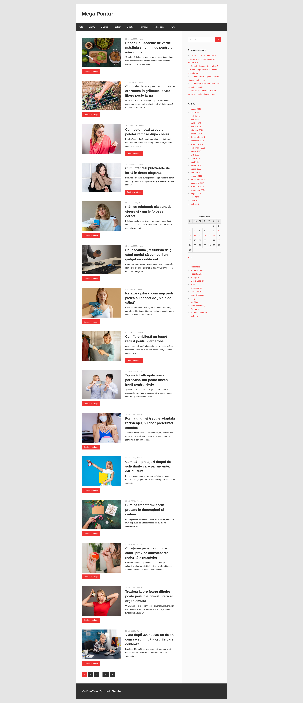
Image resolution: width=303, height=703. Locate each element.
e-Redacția (195, 267)
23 (219, 240)
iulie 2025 (195, 155)
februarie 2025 (197, 172)
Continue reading (90, 72)
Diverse (104, 27)
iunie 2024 (195, 201)
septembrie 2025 (198, 148)
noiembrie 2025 (197, 141)
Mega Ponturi (98, 14)
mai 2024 (195, 204)
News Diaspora (197, 295)
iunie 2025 (195, 158)
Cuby (193, 298)
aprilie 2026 (196, 123)
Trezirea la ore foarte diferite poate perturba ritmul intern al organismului (149, 596)
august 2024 (196, 193)
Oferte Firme (196, 291)
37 (106, 674)
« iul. (190, 257)
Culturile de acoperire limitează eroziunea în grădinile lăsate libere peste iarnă (150, 90)
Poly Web (195, 309)
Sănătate (144, 27)
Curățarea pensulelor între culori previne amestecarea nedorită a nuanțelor (147, 552)
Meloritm (194, 316)
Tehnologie (159, 27)
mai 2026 (195, 120)
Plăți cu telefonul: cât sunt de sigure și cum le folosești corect (148, 211)
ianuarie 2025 (196, 176)
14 (209, 235)
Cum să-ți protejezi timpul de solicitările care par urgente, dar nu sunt (148, 466)
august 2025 (196, 151)
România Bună (197, 270)
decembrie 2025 (198, 137)
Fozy (193, 284)
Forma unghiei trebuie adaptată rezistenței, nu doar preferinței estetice (150, 423)
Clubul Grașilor (197, 281)
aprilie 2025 (196, 165)
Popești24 (195, 277)
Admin (141, 39)
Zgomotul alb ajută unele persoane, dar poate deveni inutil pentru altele (147, 379)
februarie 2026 (197, 130)
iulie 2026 (195, 112)
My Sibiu (194, 302)
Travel (172, 27)
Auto (81, 27)
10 (190, 235)
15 (214, 235)
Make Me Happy (198, 306)
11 (195, 235)
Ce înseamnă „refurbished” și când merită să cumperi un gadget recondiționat (148, 254)
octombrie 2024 (197, 186)
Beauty (92, 27)
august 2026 (196, 109)
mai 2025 (195, 162)
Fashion (117, 27)
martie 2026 (196, 127)
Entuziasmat (196, 288)
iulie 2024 (195, 197)
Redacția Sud (196, 274)
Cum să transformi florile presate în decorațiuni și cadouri (145, 509)
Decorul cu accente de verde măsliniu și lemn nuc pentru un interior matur (149, 47)
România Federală (199, 312)
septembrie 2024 (198, 190)
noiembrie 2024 (197, 183)
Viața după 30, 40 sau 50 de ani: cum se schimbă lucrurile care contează (150, 639)
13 (205, 235)
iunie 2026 (195, 116)
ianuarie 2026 (196, 134)
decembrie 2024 (198, 179)
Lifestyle (130, 27)
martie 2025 (196, 169)
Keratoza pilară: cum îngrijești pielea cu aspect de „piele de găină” (149, 297)
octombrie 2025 (197, 144)
